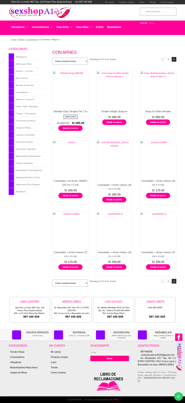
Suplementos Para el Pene (28, 177)
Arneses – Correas (24, 71)
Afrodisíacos (21, 57)
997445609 (146, 351)
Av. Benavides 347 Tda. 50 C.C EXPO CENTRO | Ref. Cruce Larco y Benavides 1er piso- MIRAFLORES (157, 361)
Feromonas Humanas (26, 120)
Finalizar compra (126, 2)
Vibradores (18, 27)
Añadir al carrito (70, 128)
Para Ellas (82, 27)
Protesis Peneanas (24, 163)
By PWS (114, 399)
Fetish (99, 27)
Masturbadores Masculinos (28, 156)
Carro (141, 2)
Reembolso (114, 27)
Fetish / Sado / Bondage (27, 106)
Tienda (152, 2)
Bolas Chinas (22, 78)
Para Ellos (62, 27)
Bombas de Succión (25, 85)
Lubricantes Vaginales (26, 149)
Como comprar (167, 2)
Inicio (13, 39)
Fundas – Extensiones (26, 113)
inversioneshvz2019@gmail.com (157, 355)
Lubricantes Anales (24, 142)
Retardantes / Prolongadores (29, 170)
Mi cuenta (109, 2)
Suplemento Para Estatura (28, 184)
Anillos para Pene (24, 64)
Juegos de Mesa (23, 128)
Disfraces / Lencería (25, 99)
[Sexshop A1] (40, 12)
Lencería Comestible (25, 135)
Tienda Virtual (17, 352)
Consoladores (40, 27)
